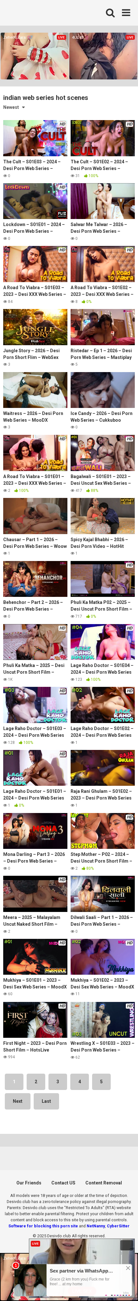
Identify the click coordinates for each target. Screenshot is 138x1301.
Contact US (63, 1182)
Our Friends (28, 1182)
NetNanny (96, 1226)
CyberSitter (118, 1226)
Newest (11, 107)
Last (46, 1101)
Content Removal (103, 1182)
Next (17, 1101)
